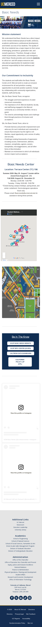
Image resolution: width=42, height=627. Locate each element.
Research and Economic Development (20, 577)
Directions (31, 609)
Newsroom (20, 525)
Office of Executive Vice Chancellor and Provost (20, 562)
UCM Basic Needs (9, 439)
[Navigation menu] (38, 4)
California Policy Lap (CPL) (20, 362)
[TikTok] (25, 597)
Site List (30, 623)
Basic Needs (10, 12)
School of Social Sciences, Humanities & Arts (20, 544)
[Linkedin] (20, 598)
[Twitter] (16, 597)
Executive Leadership (20, 527)
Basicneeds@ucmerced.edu (25, 193)
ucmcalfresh (30, 499)
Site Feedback (30, 614)
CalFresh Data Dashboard (20, 353)
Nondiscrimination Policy (17, 623)
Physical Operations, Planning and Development (20, 572)
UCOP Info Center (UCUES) (20, 348)
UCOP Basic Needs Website (20, 343)
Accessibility (26, 618)
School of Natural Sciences (20, 541)
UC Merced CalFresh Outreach (14, 499)
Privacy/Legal (19, 614)
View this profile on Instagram (21, 413)
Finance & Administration (20, 570)
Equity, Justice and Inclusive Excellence (20, 565)
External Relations (20, 567)
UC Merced (20, 522)
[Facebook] (12, 598)
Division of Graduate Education (20, 548)
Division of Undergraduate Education (20, 551)
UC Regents (16, 618)
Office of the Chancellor (20, 560)
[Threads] (29, 597)
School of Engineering (20, 539)
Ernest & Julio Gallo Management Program (20, 546)
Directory (10, 614)
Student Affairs (20, 575)
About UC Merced (20, 609)
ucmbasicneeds (23, 439)
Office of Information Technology (20, 580)
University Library (20, 530)
